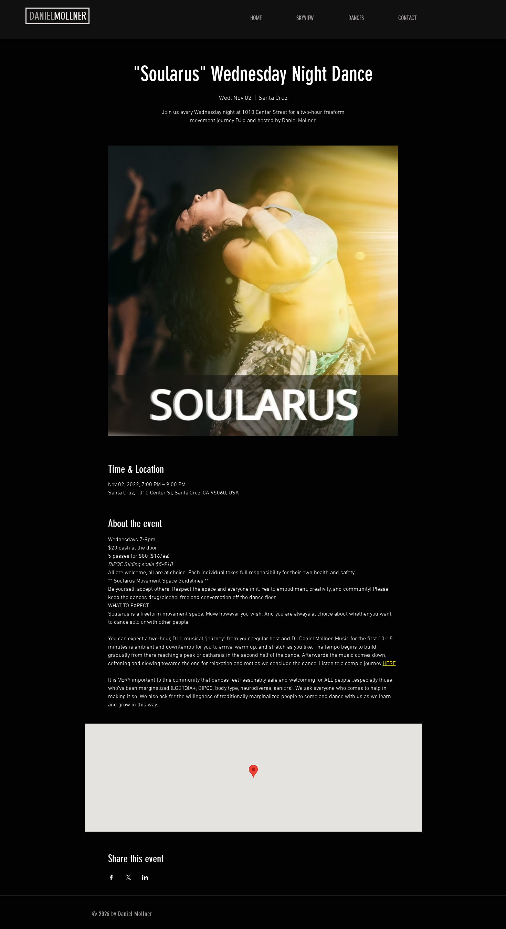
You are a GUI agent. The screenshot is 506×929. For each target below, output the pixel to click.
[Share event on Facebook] (111, 877)
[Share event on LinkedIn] (145, 877)
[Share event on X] (128, 877)
